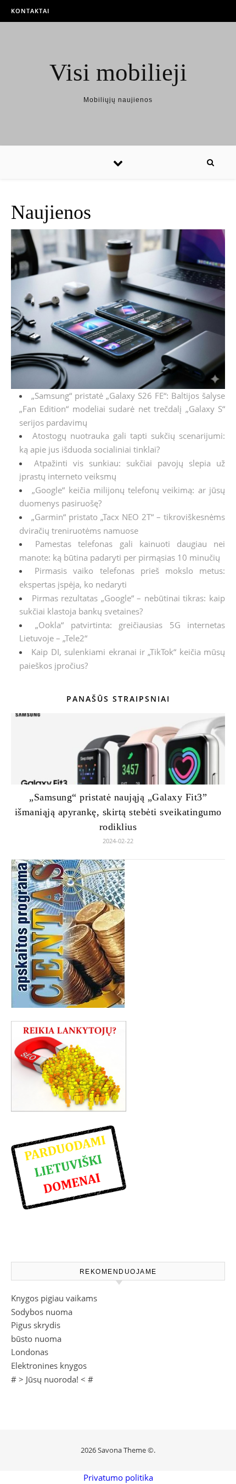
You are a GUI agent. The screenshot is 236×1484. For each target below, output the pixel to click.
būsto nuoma (36, 1338)
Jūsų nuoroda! (52, 1379)
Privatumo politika (118, 1477)
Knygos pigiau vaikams (54, 1298)
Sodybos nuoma (41, 1311)
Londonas (29, 1351)
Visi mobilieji (118, 72)
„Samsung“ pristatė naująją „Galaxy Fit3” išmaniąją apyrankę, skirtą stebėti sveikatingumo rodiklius (118, 812)
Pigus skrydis (35, 1324)
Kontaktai (30, 11)
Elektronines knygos (49, 1365)
